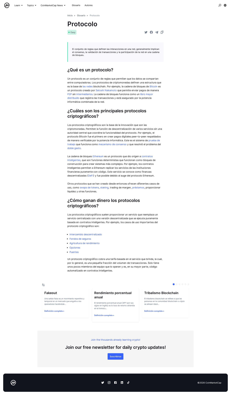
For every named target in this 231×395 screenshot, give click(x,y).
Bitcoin (153, 86)
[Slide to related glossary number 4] (185, 284)
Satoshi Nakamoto (106, 90)
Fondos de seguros (80, 238)
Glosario (81, 15)
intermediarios (84, 94)
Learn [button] (17, 5)
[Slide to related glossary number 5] (188, 284)
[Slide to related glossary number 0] (174, 284)
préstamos (138, 187)
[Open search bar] (219, 5)
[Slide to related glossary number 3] (182, 284)
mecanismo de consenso (113, 144)
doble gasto (74, 148)
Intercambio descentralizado (86, 234)
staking (104, 187)
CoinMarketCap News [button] (52, 5)
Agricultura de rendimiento (85, 243)
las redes (88, 86)
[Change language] (225, 5)
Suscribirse (115, 356)
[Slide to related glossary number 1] (177, 284)
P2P (69, 94)
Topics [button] (30, 5)
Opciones (75, 247)
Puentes (74, 252)
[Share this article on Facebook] (151, 32)
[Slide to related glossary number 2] (179, 284)
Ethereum (98, 156)
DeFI (90, 175)
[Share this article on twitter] (146, 32)
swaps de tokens (89, 187)
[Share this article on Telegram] (156, 32)
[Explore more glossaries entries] (43, 285)
